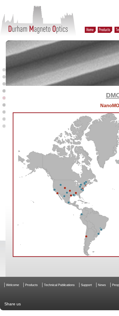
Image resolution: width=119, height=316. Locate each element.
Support (86, 285)
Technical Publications (59, 285)
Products (31, 285)
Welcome (12, 285)
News (102, 285)
